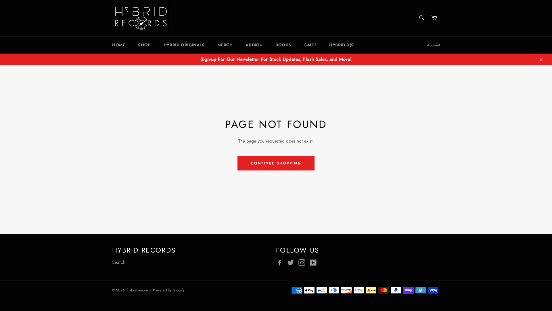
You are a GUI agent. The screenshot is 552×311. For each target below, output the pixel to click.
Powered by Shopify (169, 290)
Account (433, 45)
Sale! (310, 45)
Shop (144, 45)
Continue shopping (276, 163)
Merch (225, 45)
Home (118, 45)
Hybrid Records (139, 290)
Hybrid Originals (184, 45)
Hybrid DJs (341, 45)
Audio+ (254, 45)
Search (118, 262)
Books (283, 45)
